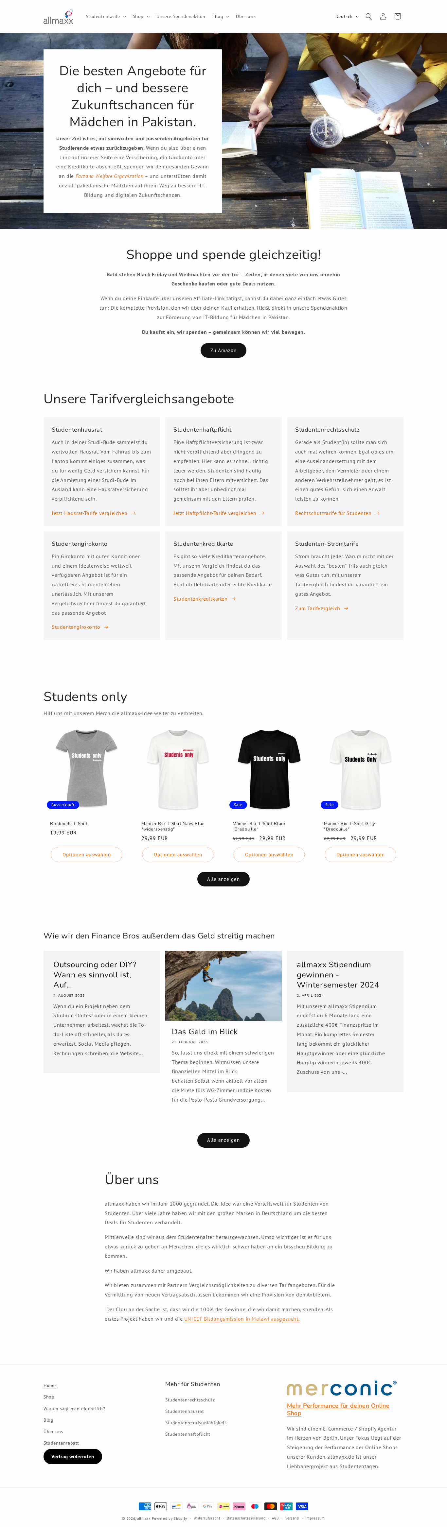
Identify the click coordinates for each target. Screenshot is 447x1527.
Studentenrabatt (61, 1443)
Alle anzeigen (223, 879)
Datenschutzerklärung (246, 1518)
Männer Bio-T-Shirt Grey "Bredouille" (349, 826)
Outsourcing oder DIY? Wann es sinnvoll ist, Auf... (95, 975)
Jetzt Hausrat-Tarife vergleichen (89, 513)
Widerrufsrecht (207, 1518)
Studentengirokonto (76, 627)
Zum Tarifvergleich (317, 608)
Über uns (53, 1431)
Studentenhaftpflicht (187, 1434)
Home (50, 1385)
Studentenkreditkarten (200, 598)
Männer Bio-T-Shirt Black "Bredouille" (259, 826)
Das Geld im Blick (205, 1032)
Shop (49, 1397)
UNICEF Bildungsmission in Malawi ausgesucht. (241, 1318)
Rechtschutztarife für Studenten (333, 513)
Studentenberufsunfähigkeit (195, 1423)
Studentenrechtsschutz (190, 1400)
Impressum (315, 1518)
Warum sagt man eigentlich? (74, 1409)
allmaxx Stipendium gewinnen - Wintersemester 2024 (338, 975)
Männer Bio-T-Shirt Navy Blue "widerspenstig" (173, 826)
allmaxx (144, 1518)
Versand (292, 1518)
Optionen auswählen (87, 854)
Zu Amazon (223, 350)
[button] (105, 16)
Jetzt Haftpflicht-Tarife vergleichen (215, 513)
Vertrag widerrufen (72, 1456)
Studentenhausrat (184, 1411)
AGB (275, 1518)
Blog (48, 1420)
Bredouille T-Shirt (69, 824)
